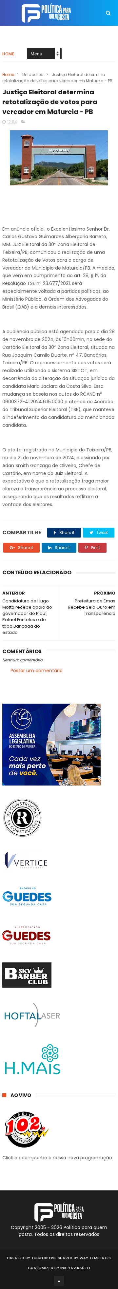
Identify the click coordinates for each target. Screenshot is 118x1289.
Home (8, 54)
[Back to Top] (59, 1281)
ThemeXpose (44, 1258)
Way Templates (95, 1258)
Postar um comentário (36, 670)
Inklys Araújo (75, 1267)
